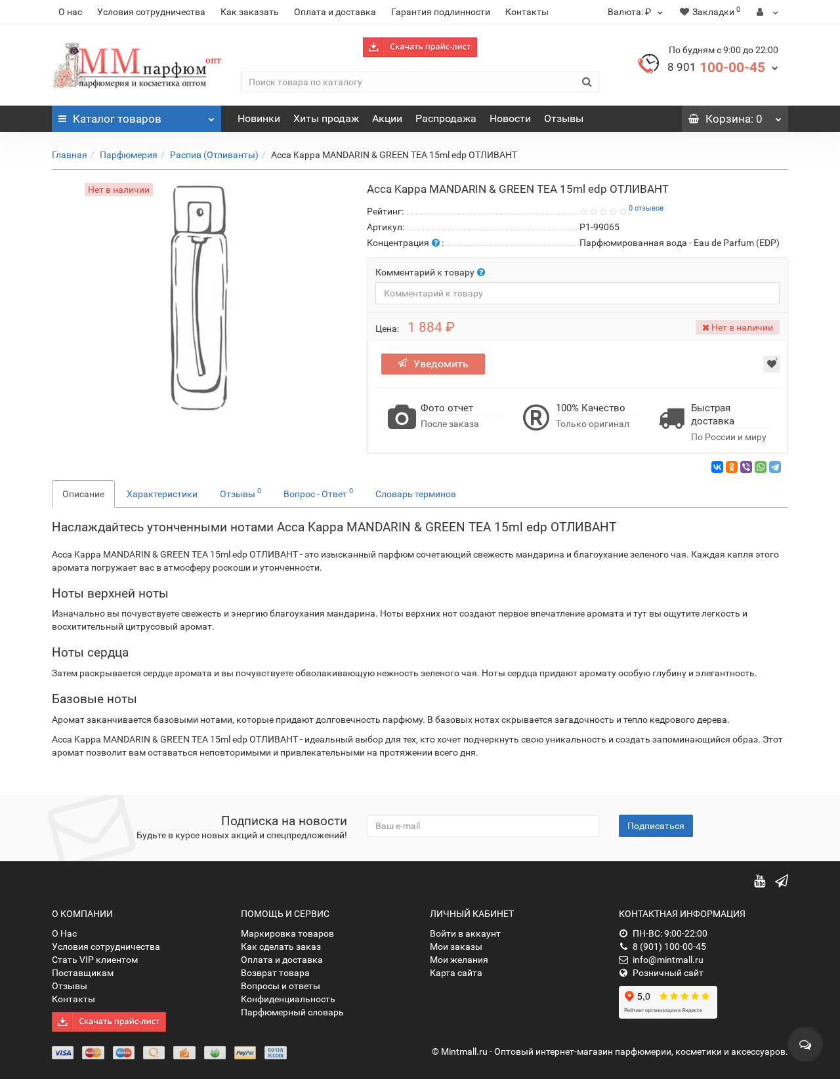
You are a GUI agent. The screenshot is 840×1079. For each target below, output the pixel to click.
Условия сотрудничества (151, 12)
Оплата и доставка (335, 12)
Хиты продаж (326, 118)
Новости (510, 118)
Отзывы (563, 118)
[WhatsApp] (760, 467)
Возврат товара (275, 972)
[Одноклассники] (732, 467)
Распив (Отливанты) (214, 155)
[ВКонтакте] (717, 467)
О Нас (64, 933)
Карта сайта (456, 972)
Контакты (527, 12)
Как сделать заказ (281, 946)
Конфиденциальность (288, 999)
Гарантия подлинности (440, 12)
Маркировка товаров (287, 933)
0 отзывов (646, 208)
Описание (83, 494)
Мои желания (459, 959)
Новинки (259, 118)
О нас (70, 12)
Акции (387, 118)
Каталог (117, 118)
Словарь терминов (415, 494)
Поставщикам (83, 972)
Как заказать (249, 12)
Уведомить (441, 363)
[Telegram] (775, 467)
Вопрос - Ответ (318, 493)
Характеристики (162, 494)
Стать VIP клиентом (95, 959)
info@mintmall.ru (668, 959)
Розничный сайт (668, 972)
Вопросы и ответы (280, 986)
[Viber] (746, 467)
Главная (69, 155)
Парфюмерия (129, 155)
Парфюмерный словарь (292, 1012)
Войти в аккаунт (465, 933)
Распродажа (445, 118)
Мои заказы (456, 946)
